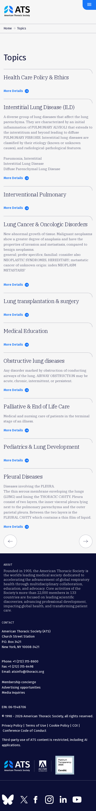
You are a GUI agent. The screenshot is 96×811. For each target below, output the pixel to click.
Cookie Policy (59, 725)
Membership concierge (19, 682)
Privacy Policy (12, 725)
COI (75, 725)
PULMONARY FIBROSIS (22, 137)
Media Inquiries (13, 693)
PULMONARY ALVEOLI (49, 127)
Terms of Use (35, 725)
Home (8, 28)
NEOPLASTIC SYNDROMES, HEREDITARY (36, 260)
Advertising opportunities (21, 687)
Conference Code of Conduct (24, 731)
